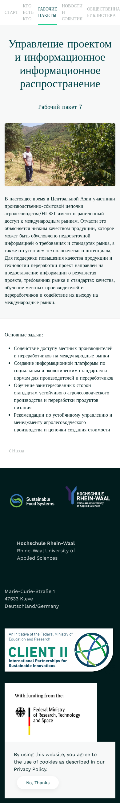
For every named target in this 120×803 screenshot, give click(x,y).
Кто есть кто (28, 12)
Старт (11, 12)
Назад (18, 451)
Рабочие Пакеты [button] (47, 12)
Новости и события (72, 12)
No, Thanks (38, 782)
